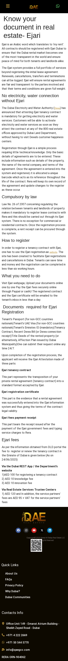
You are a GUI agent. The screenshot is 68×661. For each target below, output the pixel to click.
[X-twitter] (41, 530)
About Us (11, 573)
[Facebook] (18, 530)
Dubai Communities (17, 597)
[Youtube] (34, 530)
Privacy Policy (14, 585)
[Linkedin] (49, 530)
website (53, 252)
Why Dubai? (12, 591)
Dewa (57, 108)
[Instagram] (26, 530)
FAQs (8, 579)
